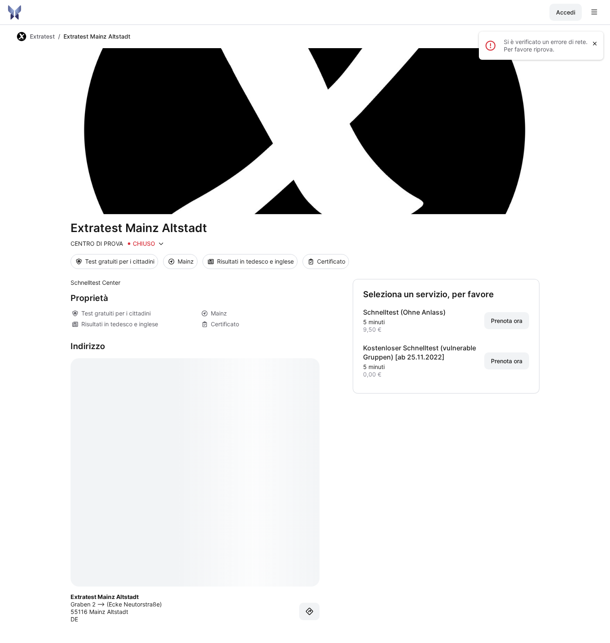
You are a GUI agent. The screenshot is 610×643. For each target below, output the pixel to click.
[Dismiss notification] (595, 43)
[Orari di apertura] (161, 244)
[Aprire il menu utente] (594, 12)
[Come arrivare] (309, 611)
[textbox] (195, 282)
